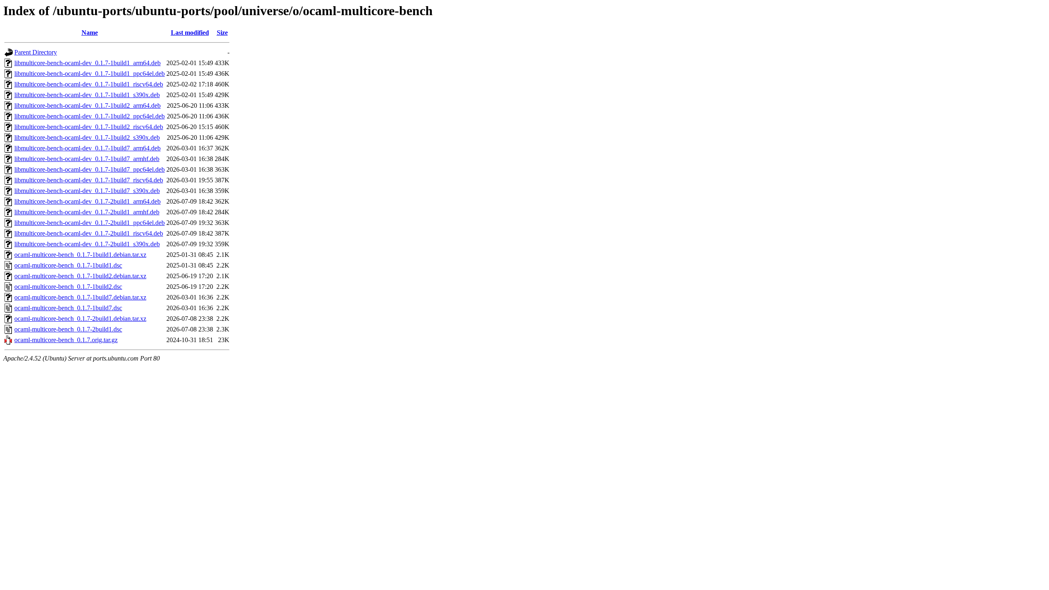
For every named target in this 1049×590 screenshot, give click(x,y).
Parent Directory (35, 52)
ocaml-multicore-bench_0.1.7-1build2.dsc (68, 286)
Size (222, 32)
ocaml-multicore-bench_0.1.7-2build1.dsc (68, 329)
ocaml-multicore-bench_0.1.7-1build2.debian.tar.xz (80, 275)
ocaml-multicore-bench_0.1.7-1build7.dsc (68, 307)
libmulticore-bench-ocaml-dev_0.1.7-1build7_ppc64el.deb (89, 169)
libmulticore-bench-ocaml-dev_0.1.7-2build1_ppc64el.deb (89, 222)
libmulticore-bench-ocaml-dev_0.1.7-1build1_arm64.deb (87, 62)
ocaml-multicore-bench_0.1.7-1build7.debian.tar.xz (80, 297)
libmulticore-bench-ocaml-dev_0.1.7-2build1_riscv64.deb (88, 233)
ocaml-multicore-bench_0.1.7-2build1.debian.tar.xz (80, 318)
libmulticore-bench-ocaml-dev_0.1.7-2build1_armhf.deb (86, 212)
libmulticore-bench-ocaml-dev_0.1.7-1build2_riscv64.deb (88, 126)
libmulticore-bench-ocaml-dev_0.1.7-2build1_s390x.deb (87, 244)
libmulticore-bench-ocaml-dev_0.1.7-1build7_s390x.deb (87, 190)
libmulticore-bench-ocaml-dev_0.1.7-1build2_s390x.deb (87, 137)
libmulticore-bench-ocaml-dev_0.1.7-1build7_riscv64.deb (88, 180)
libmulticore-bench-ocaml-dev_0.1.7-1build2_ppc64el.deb (89, 116)
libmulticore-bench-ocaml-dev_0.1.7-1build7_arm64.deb (87, 148)
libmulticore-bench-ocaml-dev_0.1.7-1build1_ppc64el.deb (89, 73)
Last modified (190, 32)
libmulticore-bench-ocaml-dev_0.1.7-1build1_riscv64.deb (88, 84)
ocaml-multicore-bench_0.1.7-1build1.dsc (68, 265)
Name (90, 32)
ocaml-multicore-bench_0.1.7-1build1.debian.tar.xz (80, 254)
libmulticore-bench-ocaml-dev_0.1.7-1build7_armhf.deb (86, 158)
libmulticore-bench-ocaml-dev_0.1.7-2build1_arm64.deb (87, 201)
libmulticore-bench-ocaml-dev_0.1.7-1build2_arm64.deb (87, 105)
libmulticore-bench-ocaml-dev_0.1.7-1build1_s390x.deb (87, 94)
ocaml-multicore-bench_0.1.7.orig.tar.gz (66, 339)
